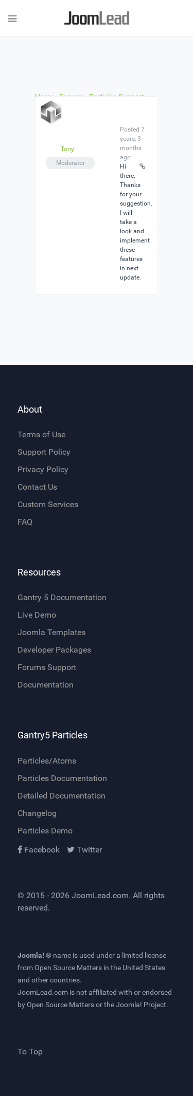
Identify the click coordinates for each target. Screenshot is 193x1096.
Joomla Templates (51, 632)
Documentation (45, 685)
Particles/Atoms (46, 761)
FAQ (24, 522)
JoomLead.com (100, 895)
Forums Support (46, 667)
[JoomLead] (96, 18)
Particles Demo (45, 830)
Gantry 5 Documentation (62, 597)
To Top (30, 1051)
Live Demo (36, 615)
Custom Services (47, 504)
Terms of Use (41, 434)
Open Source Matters (68, 967)
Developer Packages (54, 650)
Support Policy (44, 452)
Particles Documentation (62, 778)
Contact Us (37, 487)
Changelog (37, 813)
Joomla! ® (34, 955)
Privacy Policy (42, 469)
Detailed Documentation (61, 796)
